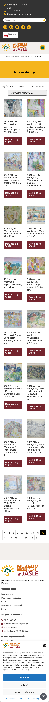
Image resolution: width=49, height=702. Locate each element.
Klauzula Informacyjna (14, 699)
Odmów (24, 685)
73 (5, 537)
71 (38, 532)
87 (37, 537)
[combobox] (23, 20)
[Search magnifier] (44, 20)
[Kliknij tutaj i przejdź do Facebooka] (11, 27)
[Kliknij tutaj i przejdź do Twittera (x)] (23, 27)
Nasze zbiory (27, 56)
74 (10, 537)
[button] (45, 645)
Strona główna (12, 56)
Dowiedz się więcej (11, 140)
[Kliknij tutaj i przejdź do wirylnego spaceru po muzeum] (29, 27)
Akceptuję (24, 677)
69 (27, 532)
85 (26, 537)
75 (16, 537)
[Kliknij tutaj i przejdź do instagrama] (5, 27)
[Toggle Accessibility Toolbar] (43, 696)
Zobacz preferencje (24, 692)
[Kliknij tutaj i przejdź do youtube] (17, 27)
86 (31, 537)
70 (32, 532)
